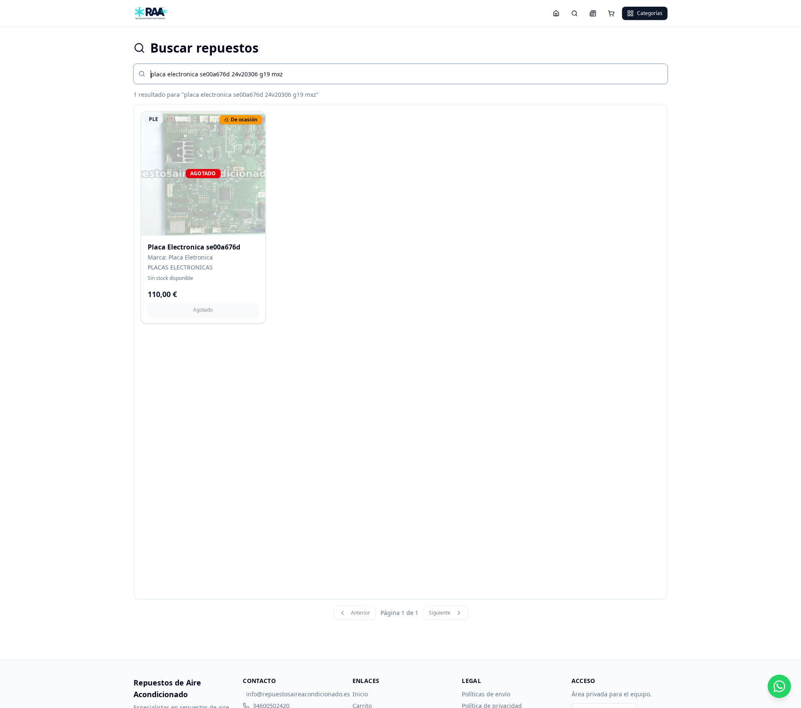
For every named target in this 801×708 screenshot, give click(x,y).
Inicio (360, 694)
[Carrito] (611, 13)
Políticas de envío (486, 694)
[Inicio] (556, 13)
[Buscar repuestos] (574, 13)
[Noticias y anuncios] (592, 13)
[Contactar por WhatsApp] (779, 686)
